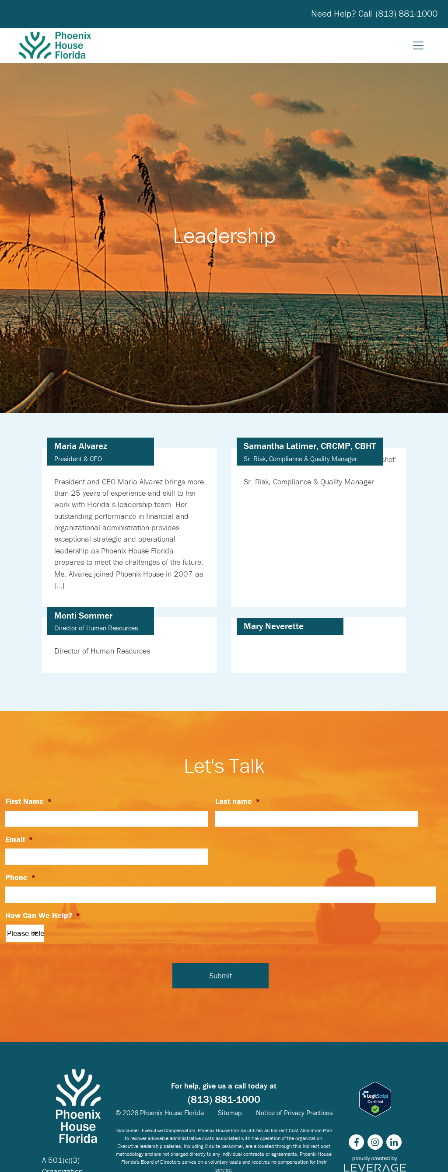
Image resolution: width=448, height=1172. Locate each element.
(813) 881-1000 (406, 13)
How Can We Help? (42, 915)
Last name (237, 801)
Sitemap (230, 1112)
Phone (20, 877)
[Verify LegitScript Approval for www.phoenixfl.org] (375, 1099)
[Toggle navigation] (418, 45)
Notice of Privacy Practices (294, 1112)
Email (19, 839)
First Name (28, 801)
